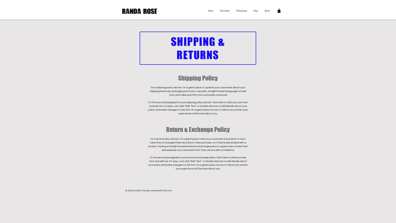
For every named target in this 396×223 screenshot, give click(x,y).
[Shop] (279, 11)
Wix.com (167, 191)
